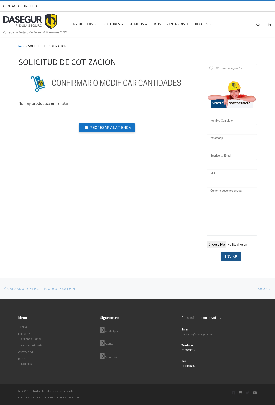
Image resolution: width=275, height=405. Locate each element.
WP (36, 397)
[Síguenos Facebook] (233, 393)
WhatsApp (111, 331)
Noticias (26, 364)
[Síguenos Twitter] (247, 393)
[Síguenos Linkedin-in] (240, 393)
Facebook (111, 357)
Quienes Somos (31, 339)
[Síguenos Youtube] (255, 393)
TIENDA (23, 327)
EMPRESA (24, 334)
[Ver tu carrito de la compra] (269, 24)
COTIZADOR (26, 352)
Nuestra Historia (31, 345)
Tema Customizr (69, 397)
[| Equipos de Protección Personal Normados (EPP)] (30, 20)
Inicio (22, 46)
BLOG (22, 359)
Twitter (109, 344)
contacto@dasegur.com (197, 334)
